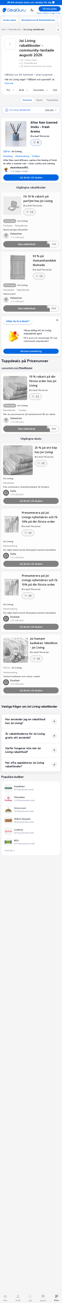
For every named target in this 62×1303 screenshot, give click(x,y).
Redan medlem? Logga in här (49, 13)
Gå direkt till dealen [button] (31, 177)
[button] (56, 1298)
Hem (3, 29)
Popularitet (52, 100)
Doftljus (36, 156)
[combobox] (11, 90)
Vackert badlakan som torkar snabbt (21, 676)
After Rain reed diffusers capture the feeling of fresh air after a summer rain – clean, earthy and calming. (30, 162)
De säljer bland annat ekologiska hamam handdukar (29, 549)
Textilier (22, 410)
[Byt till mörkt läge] (31, 10)
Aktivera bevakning (31, 351)
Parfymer (7, 225)
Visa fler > (10, 850)
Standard (27, 100)
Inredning (8, 156)
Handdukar (8, 289)
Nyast (39, 100)
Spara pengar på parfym (15, 229)
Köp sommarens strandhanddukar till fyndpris (26, 486)
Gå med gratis (50, 8)
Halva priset (9, 293)
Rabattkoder (14, 29)
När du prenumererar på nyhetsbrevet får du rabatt (29, 414)
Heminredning (22, 156)
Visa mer (9, 83)
